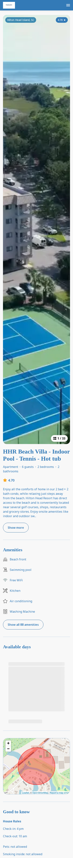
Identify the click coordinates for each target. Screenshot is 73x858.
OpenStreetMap (40, 792)
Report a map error (59, 792)
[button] (8, 743)
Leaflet (25, 792)
